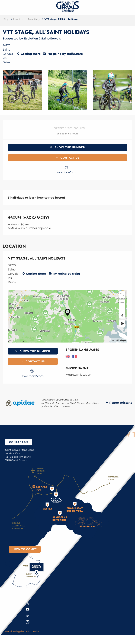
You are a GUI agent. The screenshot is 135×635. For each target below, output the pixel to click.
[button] (22, 90)
